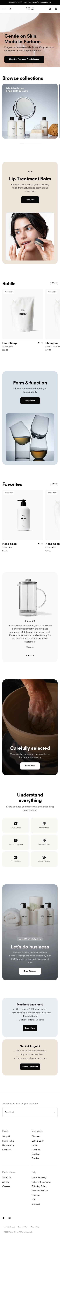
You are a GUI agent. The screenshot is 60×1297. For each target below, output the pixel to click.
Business (6, 1150)
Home (34, 1145)
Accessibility (35, 1227)
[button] (26, 655)
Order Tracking (39, 1178)
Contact (36, 1204)
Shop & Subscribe (30, 1066)
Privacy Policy (23, 1227)
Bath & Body (38, 1141)
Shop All (6, 1137)
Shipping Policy (39, 1186)
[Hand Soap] (22, 314)
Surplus (35, 1158)
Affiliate (5, 1182)
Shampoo (51, 343)
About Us (6, 1178)
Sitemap (36, 1195)
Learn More (30, 766)
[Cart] (56, 8)
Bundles (35, 1154)
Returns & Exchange (41, 1182)
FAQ (34, 1200)
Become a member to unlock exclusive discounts (28, 2)
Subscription (8, 1145)
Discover (36, 1137)
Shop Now (30, 200)
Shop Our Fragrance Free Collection (24, 59)
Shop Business (30, 971)
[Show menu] (4, 8)
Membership (8, 1141)
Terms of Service (40, 1191)
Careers (6, 1186)
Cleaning (36, 1150)
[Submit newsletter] (54, 1112)
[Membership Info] (49, 2)
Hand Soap (9, 343)
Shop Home (30, 400)
